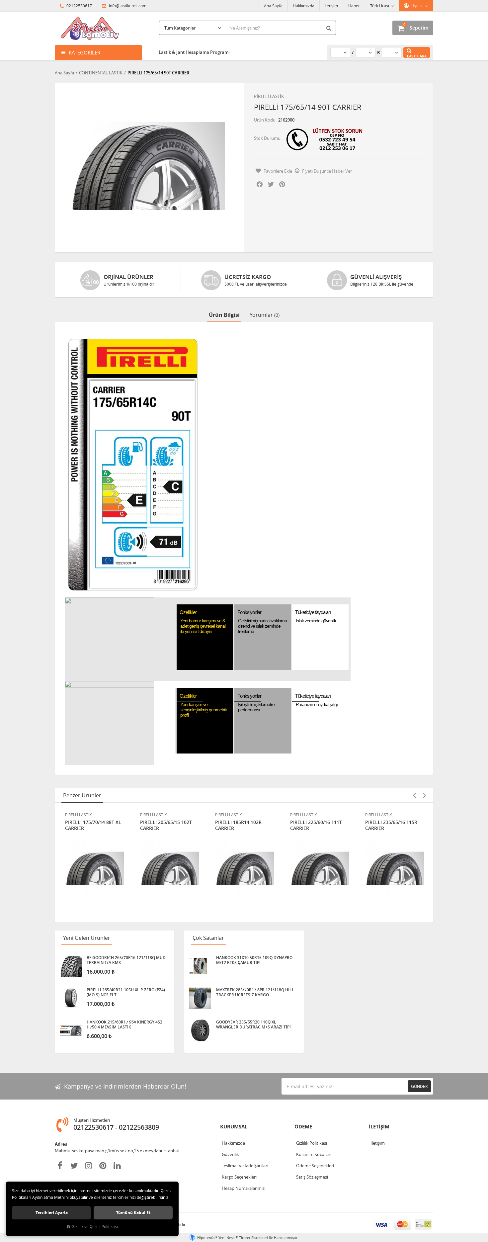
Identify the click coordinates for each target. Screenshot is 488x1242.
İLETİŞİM (379, 1126)
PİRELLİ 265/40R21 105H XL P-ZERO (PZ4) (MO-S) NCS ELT (126, 992)
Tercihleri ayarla (52, 1212)
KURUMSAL (233, 1126)
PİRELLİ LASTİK (269, 96)
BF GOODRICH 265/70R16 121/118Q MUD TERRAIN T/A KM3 (126, 960)
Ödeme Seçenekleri (315, 1166)
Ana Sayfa (273, 5)
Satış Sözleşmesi (312, 1177)
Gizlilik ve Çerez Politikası (94, 1226)
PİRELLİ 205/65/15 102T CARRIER (166, 825)
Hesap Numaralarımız (243, 1188)
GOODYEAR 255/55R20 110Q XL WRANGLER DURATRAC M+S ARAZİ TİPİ (253, 1024)
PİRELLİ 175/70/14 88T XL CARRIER (93, 825)
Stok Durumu (267, 138)
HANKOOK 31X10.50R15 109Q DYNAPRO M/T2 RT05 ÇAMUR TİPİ (254, 960)
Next (424, 795)
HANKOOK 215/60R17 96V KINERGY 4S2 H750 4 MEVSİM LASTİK (124, 1024)
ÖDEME (303, 1126)
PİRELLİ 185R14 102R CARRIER (238, 825)
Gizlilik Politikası (311, 1143)
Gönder (419, 1086)
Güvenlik (230, 1154)
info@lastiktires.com (127, 5)
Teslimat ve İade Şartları (245, 1166)
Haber (354, 5)
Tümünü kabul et (133, 1212)
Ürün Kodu (265, 120)
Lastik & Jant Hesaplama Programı (194, 52)
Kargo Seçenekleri (239, 1177)
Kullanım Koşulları (313, 1154)
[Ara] (329, 28)
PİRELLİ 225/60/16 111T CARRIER (316, 825)
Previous (414, 795)
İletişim (331, 5)
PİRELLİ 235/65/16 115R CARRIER (391, 825)
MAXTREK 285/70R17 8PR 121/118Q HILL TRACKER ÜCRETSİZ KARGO (255, 992)
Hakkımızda (303, 5)
